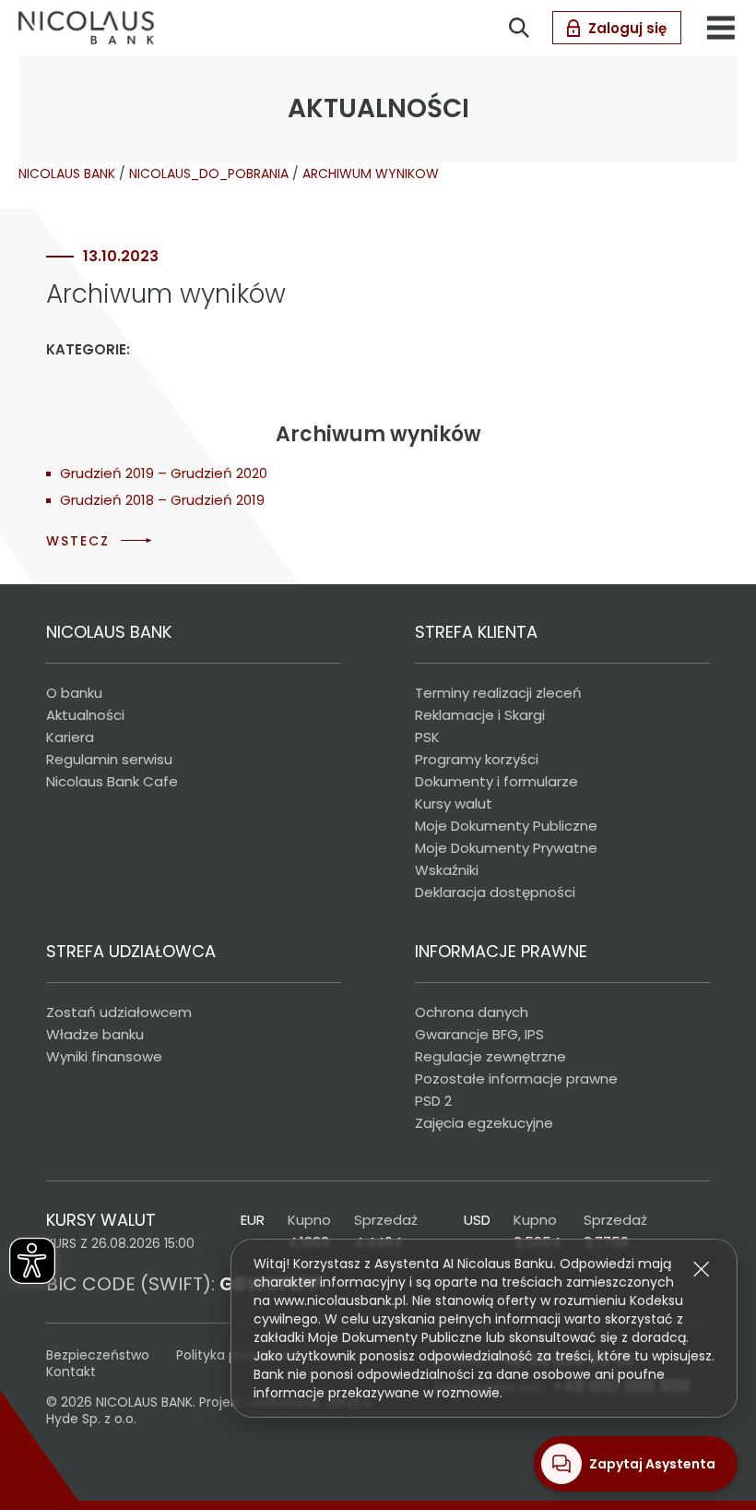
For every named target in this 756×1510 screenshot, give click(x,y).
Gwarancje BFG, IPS (479, 1034)
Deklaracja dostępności (495, 892)
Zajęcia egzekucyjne (484, 1122)
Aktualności (85, 715)
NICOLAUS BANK (66, 173)
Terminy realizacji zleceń (498, 692)
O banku (74, 692)
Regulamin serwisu (109, 759)
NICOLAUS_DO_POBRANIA (209, 173)
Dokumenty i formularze (496, 781)
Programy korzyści (476, 759)
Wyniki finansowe (104, 1056)
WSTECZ (78, 540)
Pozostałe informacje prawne (516, 1078)
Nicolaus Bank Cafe (112, 781)
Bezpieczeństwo (97, 1355)
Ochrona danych (471, 1012)
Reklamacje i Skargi (480, 715)
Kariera (70, 737)
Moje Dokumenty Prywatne (506, 847)
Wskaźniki (446, 870)
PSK (427, 737)
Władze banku (95, 1034)
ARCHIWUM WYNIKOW (370, 173)
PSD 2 (433, 1100)
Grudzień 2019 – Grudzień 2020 (163, 473)
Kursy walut (453, 803)
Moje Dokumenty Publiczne (506, 825)
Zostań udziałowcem (119, 1012)
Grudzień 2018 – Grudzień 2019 (162, 499)
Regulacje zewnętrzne (490, 1056)
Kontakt (71, 1371)
